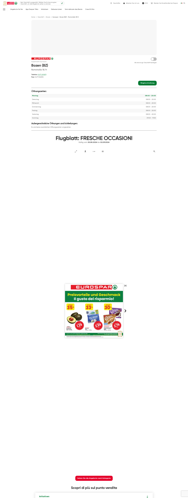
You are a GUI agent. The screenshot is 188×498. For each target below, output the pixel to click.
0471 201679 (42, 74)
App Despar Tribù (32, 9)
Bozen (48, 17)
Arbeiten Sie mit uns (132, 3)
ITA (184, 3)
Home (33, 17)
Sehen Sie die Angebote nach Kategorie (94, 478)
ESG (146, 3)
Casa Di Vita (89, 9)
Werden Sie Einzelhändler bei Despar (166, 3)
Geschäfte (116, 3)
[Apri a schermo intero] (76, 151)
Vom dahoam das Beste (73, 9)
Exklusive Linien (56, 9)
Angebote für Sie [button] (16, 9)
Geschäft (41, 17)
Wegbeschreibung (147, 83)
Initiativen (44, 9)
